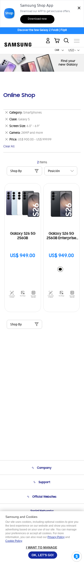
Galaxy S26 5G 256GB (22, 236)
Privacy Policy (56, 537)
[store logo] (17, 39)
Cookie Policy (13, 540)
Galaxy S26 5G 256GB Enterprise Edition (61, 236)
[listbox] (61, 270)
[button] (63, 50)
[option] (60, 269)
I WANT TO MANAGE (41, 547)
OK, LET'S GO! (43, 555)
